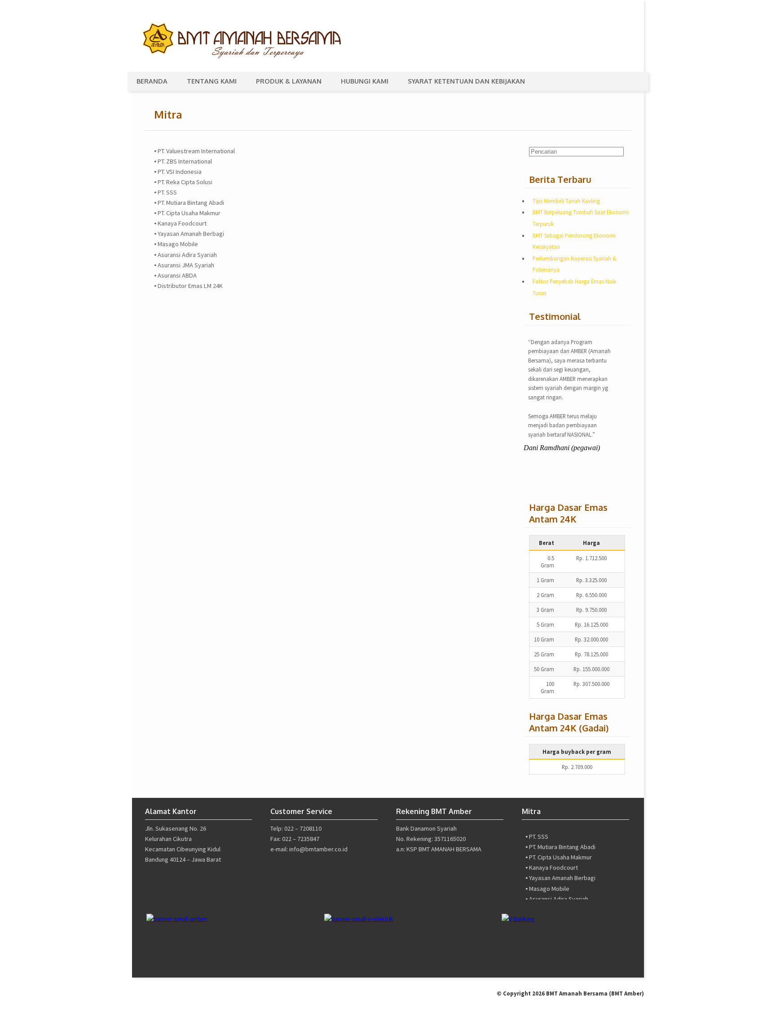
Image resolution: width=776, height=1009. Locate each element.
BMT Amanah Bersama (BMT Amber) (595, 993)
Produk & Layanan (289, 81)
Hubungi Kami (364, 81)
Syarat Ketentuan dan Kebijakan (466, 81)
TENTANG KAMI (212, 81)
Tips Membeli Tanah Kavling (566, 200)
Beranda (152, 81)
